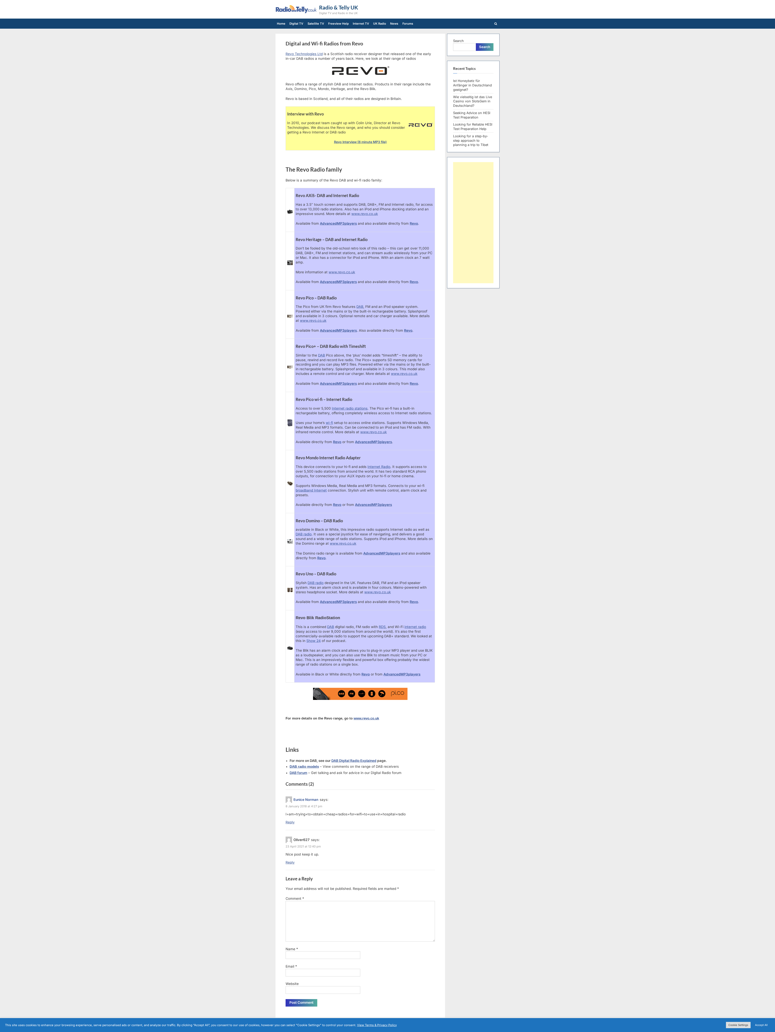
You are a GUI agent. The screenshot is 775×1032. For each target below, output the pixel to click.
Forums (407, 23)
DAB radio (304, 534)
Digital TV (296, 23)
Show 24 (313, 641)
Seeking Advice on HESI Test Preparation (471, 115)
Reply (290, 822)
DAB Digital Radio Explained (353, 761)
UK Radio (379, 23)
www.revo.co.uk (364, 214)
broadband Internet (311, 490)
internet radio (415, 627)
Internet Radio (379, 467)
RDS (382, 627)
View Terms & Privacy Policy (377, 1025)
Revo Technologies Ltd (304, 54)
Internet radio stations (350, 408)
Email (291, 966)
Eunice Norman (305, 800)
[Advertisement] (473, 222)
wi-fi (329, 423)
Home (281, 23)
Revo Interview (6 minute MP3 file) (360, 142)
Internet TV (361, 23)
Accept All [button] (761, 1025)
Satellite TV (316, 23)
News (394, 23)
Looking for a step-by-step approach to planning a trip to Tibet (470, 140)
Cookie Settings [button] (738, 1025)
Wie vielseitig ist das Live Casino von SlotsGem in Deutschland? (472, 101)
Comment (295, 899)
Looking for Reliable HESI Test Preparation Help (472, 126)
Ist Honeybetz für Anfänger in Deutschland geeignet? (472, 85)
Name (292, 949)
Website (292, 984)
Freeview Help (338, 23)
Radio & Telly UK (338, 7)
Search (458, 41)
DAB (359, 307)
